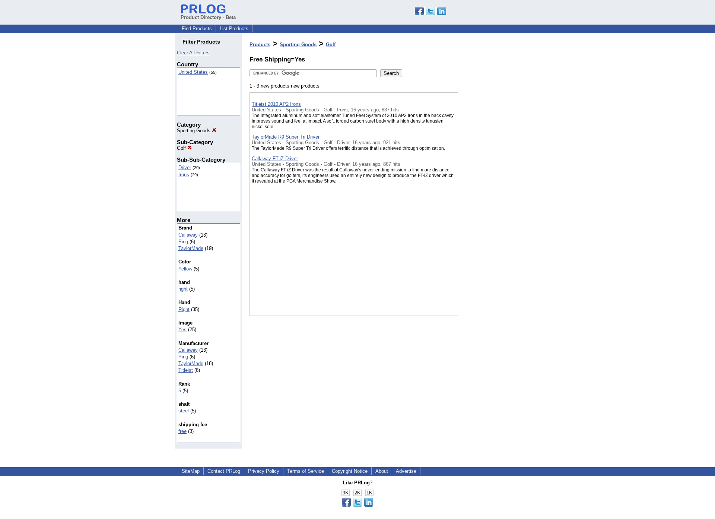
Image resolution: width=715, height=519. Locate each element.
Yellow (185, 269)
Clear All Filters (193, 53)
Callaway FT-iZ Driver (275, 158)
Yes (182, 329)
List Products (234, 28)
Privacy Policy (263, 471)
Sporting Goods (194, 130)
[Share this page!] (430, 13)
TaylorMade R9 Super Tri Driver (286, 137)
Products (260, 44)
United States (193, 72)
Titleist (185, 370)
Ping (183, 241)
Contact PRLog (223, 471)
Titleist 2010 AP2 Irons (276, 104)
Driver (184, 167)
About (381, 471)
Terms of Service (305, 471)
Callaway (188, 235)
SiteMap (191, 471)
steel (183, 411)
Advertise (406, 471)
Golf (182, 148)
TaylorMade (190, 248)
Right (184, 309)
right (183, 289)
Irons (183, 174)
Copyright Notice (350, 471)
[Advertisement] (495, 193)
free (182, 431)
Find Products (197, 28)
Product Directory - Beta (208, 17)
